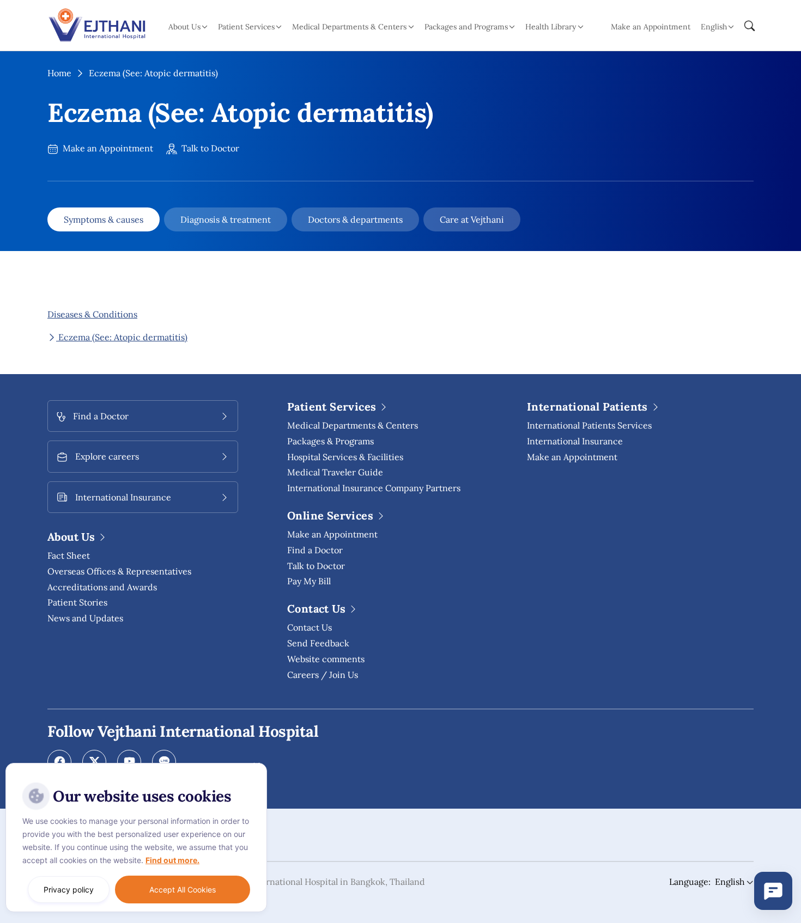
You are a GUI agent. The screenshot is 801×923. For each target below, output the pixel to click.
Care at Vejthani (472, 219)
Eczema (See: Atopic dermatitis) (121, 337)
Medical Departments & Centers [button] (349, 27)
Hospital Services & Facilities (345, 456)
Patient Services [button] (246, 27)
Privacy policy (69, 889)
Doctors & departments (355, 219)
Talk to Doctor (209, 148)
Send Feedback (318, 643)
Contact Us (309, 627)
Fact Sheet (68, 555)
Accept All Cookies (182, 889)
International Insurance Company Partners (373, 487)
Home (59, 73)
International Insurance (575, 441)
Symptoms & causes (103, 219)
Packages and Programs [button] (466, 27)
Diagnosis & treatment (225, 219)
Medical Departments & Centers (352, 425)
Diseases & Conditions (92, 314)
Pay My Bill (309, 581)
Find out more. (172, 860)
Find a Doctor (315, 550)
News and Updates (85, 618)
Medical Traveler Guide (335, 472)
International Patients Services (589, 425)
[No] (256, 765)
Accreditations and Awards (102, 587)
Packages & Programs (330, 441)
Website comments (326, 658)
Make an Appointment (650, 27)
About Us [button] (184, 27)
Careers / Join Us (322, 674)
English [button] (714, 27)
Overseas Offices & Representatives (119, 571)
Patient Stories (77, 602)
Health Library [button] (550, 27)
